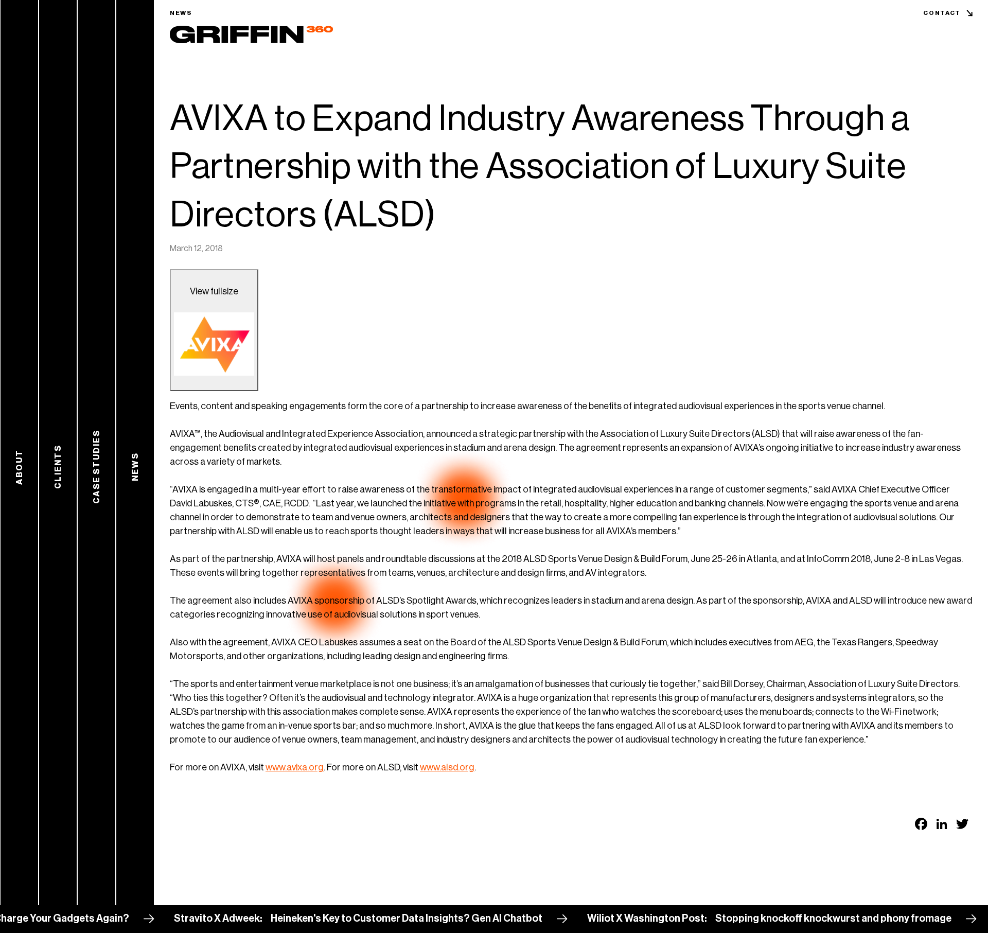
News (181, 13)
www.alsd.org (447, 767)
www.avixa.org (295, 767)
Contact (942, 13)
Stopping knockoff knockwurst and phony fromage (809, 918)
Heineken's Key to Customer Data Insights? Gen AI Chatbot (382, 918)
